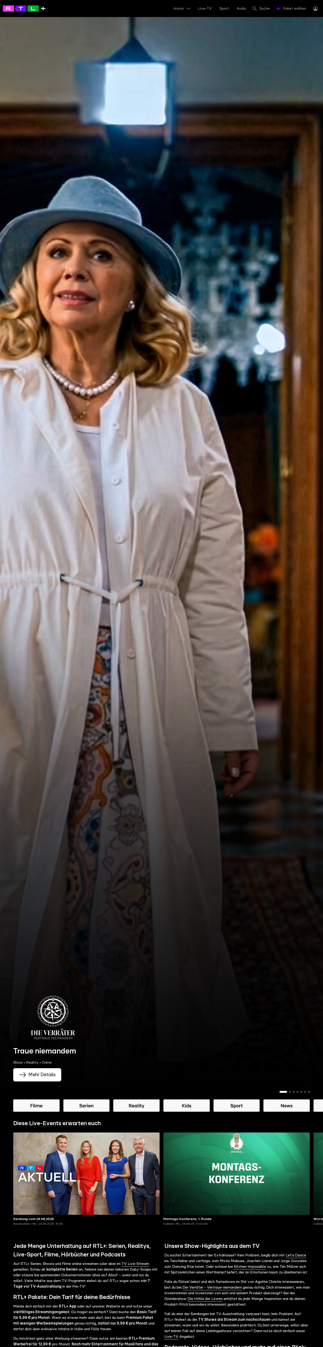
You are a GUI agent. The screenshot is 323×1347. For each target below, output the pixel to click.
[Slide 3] (294, 1092)
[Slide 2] (290, 1092)
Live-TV (171, 1336)
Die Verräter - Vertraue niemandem (212, 1287)
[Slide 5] (301, 1092)
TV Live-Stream (135, 1264)
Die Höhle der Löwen (205, 1299)
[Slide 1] (283, 1092)
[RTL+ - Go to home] (24, 8)
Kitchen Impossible (250, 1266)
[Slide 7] (309, 1092)
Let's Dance (296, 1255)
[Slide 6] (305, 1092)
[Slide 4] (297, 1092)
